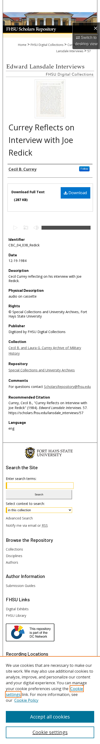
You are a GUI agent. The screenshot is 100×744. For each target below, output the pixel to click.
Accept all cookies (50, 716)
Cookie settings (50, 732)
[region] (50, 700)
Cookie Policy (26, 700)
